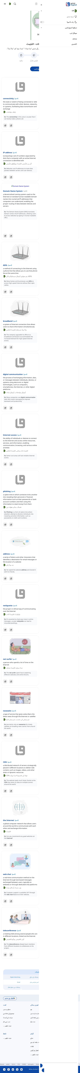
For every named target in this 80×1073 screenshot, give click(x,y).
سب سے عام (6, 1022)
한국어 (13, 1064)
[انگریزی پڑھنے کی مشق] (36, 4)
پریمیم (75, 39)
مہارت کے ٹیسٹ (8, 1017)
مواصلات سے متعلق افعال (14, 987)
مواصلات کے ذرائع (34, 977)
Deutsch (38, 1064)
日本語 (24, 1064)
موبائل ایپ (73, 33)
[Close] (41, 4)
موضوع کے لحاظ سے (8, 1013)
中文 (19, 1064)
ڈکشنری (74, 44)
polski (7, 1064)
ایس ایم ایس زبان (34, 982)
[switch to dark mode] (42, 22)
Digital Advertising (15, 977)
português (31, 1064)
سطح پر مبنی (7, 1009)
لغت (4, 1005)
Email (18, 982)
